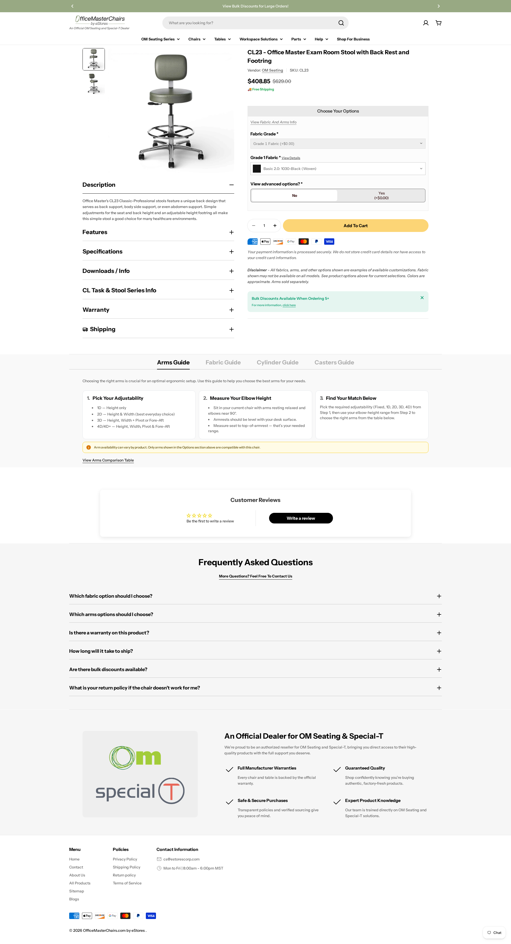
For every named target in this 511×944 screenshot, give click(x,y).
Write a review (301, 518)
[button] (72, 6)
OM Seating (272, 70)
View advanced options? (276, 183)
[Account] (426, 23)
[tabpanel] (255, 420)
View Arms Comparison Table (108, 460)
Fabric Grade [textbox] (264, 133)
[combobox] (255, 22)
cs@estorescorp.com (181, 859)
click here (289, 305)
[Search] (341, 23)
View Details (291, 158)
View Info (273, 122)
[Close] (422, 298)
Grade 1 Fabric (275, 157)
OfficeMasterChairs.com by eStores (114, 930)
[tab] (173, 364)
